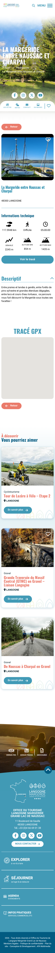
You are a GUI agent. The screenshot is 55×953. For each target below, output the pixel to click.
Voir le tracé (27, 259)
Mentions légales (11, 943)
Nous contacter (25, 844)
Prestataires (22, 68)
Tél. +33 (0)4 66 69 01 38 (27, 828)
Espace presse (26, 755)
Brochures (42, 755)
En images (38, 107)
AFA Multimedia (43, 946)
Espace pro (11, 755)
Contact (27, 107)
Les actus (7, 107)
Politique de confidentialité (31, 943)
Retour (14, 127)
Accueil (6, 68)
